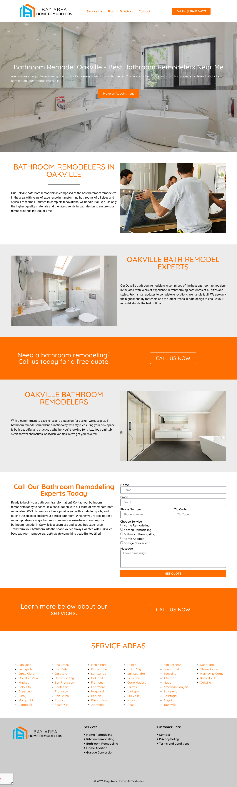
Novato (132, 700)
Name (124, 484)
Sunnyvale (26, 669)
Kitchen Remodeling (137, 529)
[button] (94, 11)
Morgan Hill (26, 700)
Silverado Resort (211, 669)
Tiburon (169, 678)
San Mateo (62, 669)
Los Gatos (62, 665)
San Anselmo (173, 665)
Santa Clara (27, 673)
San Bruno (62, 696)
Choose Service (131, 521)
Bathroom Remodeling (139, 534)
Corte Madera (136, 682)
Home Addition (133, 538)
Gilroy (22, 696)
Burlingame (99, 669)
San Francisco (64, 682)
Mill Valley (134, 696)
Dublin (131, 665)
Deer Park (207, 665)
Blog (111, 11)
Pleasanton (99, 700)
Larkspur (133, 691)
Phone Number (130, 509)
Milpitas (24, 682)
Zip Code (180, 509)
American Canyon (176, 687)
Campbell (25, 705)
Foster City (62, 705)
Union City (134, 669)
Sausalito (170, 673)
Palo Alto (25, 687)
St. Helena (170, 691)
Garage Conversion (136, 543)
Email (124, 497)
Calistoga (170, 696)
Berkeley (97, 696)
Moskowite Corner (212, 673)
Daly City (61, 673)
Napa (167, 682)
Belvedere (134, 678)
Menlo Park (99, 665)
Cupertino (25, 691)
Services (93, 11)
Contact (144, 11)
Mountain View (28, 678)
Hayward (97, 691)
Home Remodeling (136, 525)
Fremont (97, 682)
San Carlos (98, 673)
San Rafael (171, 669)
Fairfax (132, 687)
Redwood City (64, 678)
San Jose (25, 665)
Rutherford (207, 678)
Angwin (168, 700)
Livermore (98, 687)
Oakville (205, 682)
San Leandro (136, 673)
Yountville (170, 705)
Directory (126, 11)
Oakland (97, 678)
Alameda (97, 705)
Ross (130, 705)
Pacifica (60, 700)
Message (126, 548)
